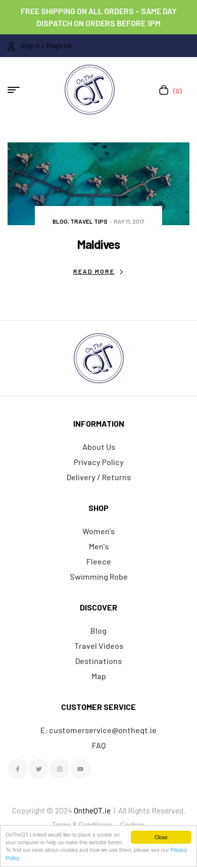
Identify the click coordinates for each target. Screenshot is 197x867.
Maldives (98, 244)
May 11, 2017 (129, 221)
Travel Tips (89, 221)
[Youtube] (80, 768)
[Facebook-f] (17, 768)
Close (161, 837)
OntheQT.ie (92, 810)
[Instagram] (59, 768)
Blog (60, 221)
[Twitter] (38, 768)
